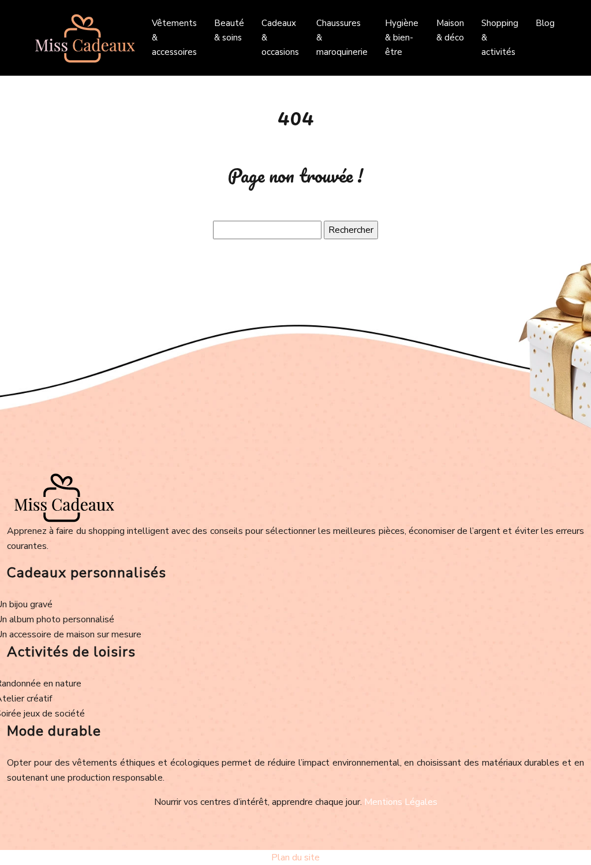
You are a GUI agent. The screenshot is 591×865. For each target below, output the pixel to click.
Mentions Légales (400, 802)
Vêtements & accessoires (174, 37)
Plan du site (295, 857)
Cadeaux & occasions (280, 37)
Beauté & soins (229, 30)
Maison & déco (450, 30)
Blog (545, 23)
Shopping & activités (499, 37)
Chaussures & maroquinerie (342, 37)
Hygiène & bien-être (401, 37)
